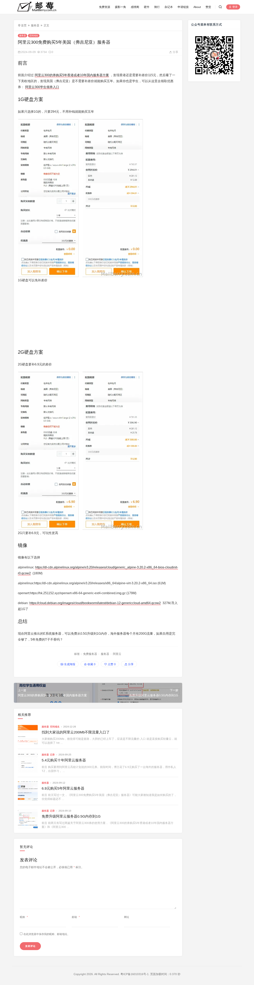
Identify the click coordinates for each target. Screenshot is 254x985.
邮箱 (76, 917)
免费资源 (104, 7)
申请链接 (183, 7)
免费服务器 (90, 653)
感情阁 (135, 7)
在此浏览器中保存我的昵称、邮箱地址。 (46, 934)
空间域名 (33, 35)
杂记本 (169, 7)
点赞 (111, 664)
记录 (52, 754)
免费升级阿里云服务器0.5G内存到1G (71, 816)
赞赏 (208, 7)
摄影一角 (120, 7)
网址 (126, 917)
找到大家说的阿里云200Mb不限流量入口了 (76, 732)
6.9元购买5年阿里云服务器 (63, 788)
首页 (24, 25)
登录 (235, 7)
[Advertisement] (98, 315)
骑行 (157, 7)
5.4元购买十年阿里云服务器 (64, 760)
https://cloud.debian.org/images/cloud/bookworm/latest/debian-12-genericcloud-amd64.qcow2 (95, 603)
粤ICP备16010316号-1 (134, 974)
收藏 (91, 664)
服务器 (35, 25)
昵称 (24, 917)
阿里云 (117, 653)
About (197, 7)
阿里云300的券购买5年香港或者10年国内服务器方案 (72, 75)
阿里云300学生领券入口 (42, 87)
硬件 (146, 7)
